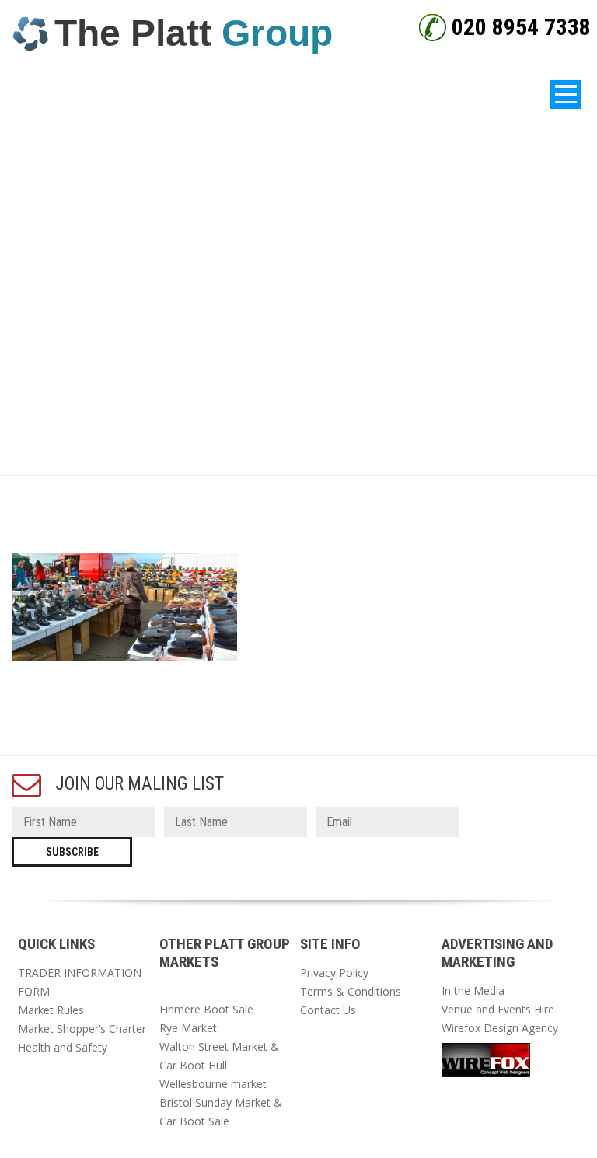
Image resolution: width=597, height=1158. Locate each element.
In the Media (473, 990)
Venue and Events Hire (498, 1009)
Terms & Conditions (350, 991)
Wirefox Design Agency (500, 1027)
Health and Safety (62, 1047)
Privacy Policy (334, 972)
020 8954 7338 (521, 26)
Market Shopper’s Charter (82, 1028)
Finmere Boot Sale (206, 1009)
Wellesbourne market (213, 1083)
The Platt (193, 33)
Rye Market (188, 1027)
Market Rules (51, 1010)
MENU (298, 94)
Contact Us (328, 1010)
